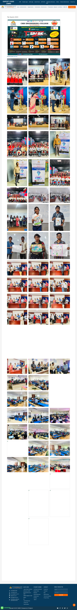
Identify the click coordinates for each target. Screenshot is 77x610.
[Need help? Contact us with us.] (74, 605)
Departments (30, 7)
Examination (37, 7)
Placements (50, 7)
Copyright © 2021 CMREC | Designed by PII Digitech (21, 608)
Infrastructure (44, 7)
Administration (23, 7)
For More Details (10, 56)
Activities (60, 7)
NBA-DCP (65, 7)
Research (55, 7)
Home (18, 7)
